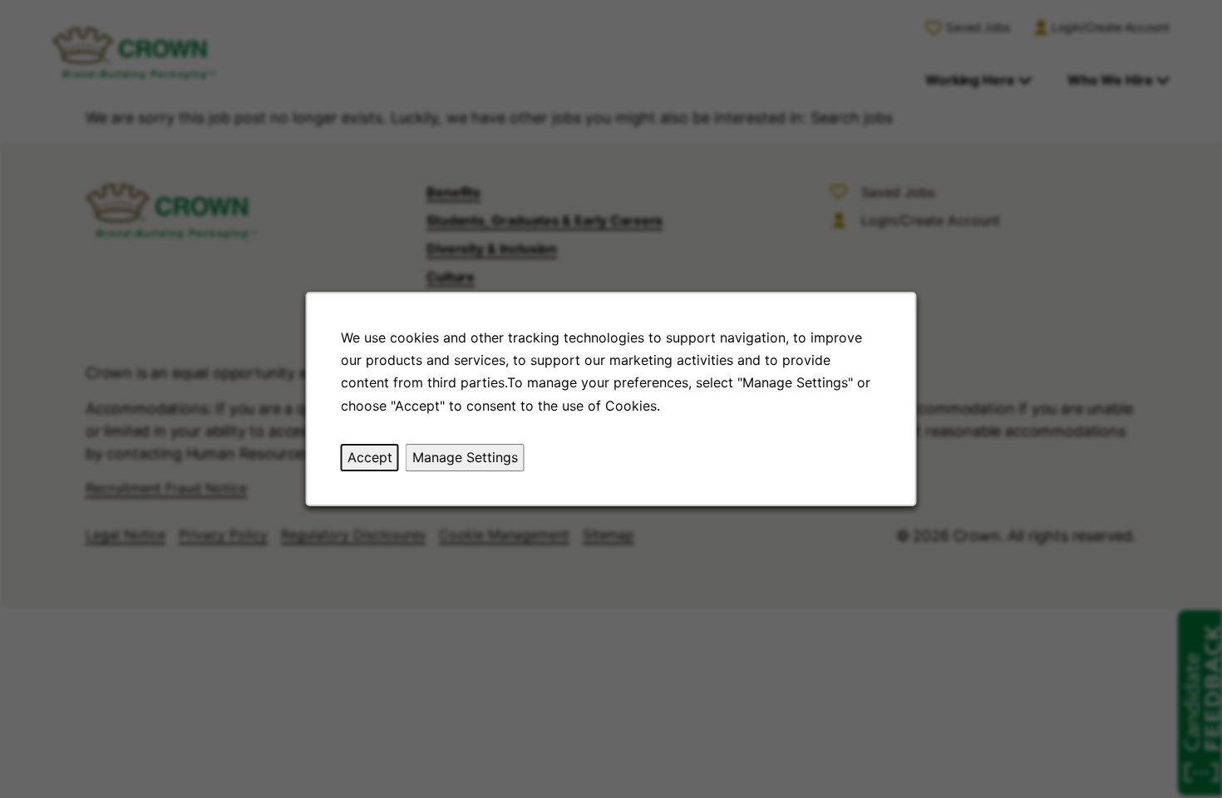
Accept (369, 457)
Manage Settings (465, 457)
